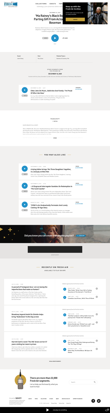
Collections (41, 4)
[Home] (11, 4)
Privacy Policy (54, 403)
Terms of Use (61, 403)
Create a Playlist (66, 398)
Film (68, 58)
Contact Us (68, 403)
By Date (51, 398)
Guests (53, 4)
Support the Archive (77, 398)
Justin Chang (20, 58)
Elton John (79, 89)
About (57, 398)
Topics (62, 4)
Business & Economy (62, 58)
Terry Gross (40, 58)
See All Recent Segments (55, 361)
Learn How (81, 235)
